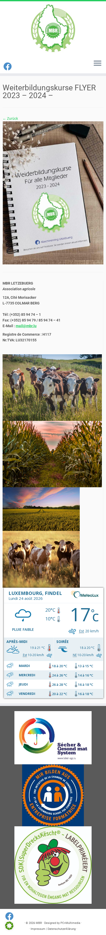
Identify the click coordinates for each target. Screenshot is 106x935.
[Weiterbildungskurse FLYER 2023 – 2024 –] (53, 193)
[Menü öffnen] (97, 63)
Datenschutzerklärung (62, 929)
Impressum (38, 929)
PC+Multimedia (70, 923)
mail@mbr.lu (26, 326)
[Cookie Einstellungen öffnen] (9, 928)
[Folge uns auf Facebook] (8, 67)
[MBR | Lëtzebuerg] (53, 28)
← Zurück (10, 118)
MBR (39, 923)
